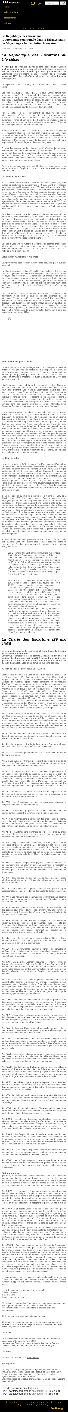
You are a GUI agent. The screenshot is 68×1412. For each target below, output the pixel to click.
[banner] (11, 2)
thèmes (7, 23)
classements (10, 18)
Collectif (31, 48)
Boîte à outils (33, 1357)
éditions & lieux (11, 12)
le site (7, 7)
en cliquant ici (39, 1391)
